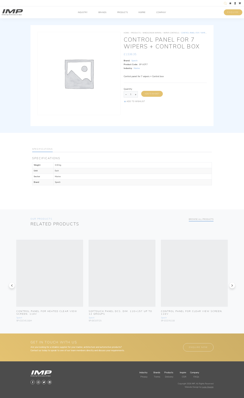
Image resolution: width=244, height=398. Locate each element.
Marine (137, 68)
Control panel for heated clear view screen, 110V (46, 313)
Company (161, 12)
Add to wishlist (136, 101)
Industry (83, 12)
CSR (184, 376)
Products (122, 12)
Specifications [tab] (42, 149)
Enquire (233, 12)
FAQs (196, 376)
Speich (134, 60)
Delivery (169, 376)
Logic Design (207, 387)
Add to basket (152, 93)
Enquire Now (198, 347)
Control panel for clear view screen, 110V (192, 313)
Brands (102, 12)
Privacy (143, 376)
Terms (157, 376)
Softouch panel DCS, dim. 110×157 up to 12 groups (120, 313)
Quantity (128, 89)
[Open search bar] (225, 3)
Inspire (142, 12)
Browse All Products (201, 219)
